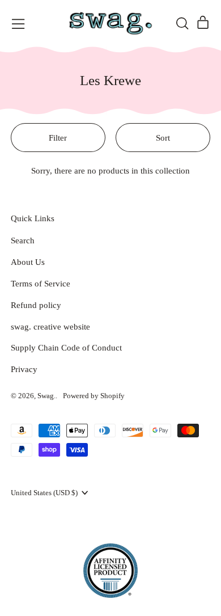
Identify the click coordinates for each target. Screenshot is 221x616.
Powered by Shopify (94, 395)
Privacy (24, 369)
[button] (182, 23)
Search (23, 240)
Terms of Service (40, 283)
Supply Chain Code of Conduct (66, 347)
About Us (28, 262)
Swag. (46, 395)
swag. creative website (50, 326)
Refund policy (36, 305)
